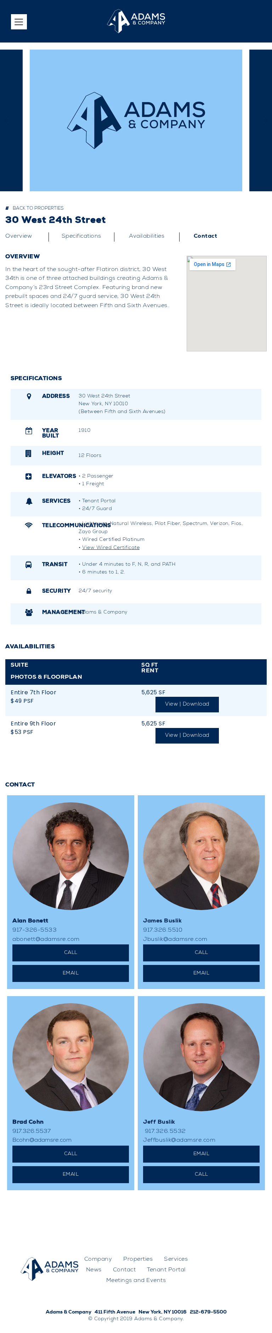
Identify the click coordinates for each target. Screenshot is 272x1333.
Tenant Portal (166, 1270)
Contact (205, 236)
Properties (138, 1260)
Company (98, 1260)
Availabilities (146, 236)
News (94, 1270)
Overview (18, 236)
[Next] (265, 120)
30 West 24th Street (55, 221)
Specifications (81, 236)
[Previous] (7, 120)
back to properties (38, 209)
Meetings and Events (136, 1281)
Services (176, 1260)
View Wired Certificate (111, 548)
